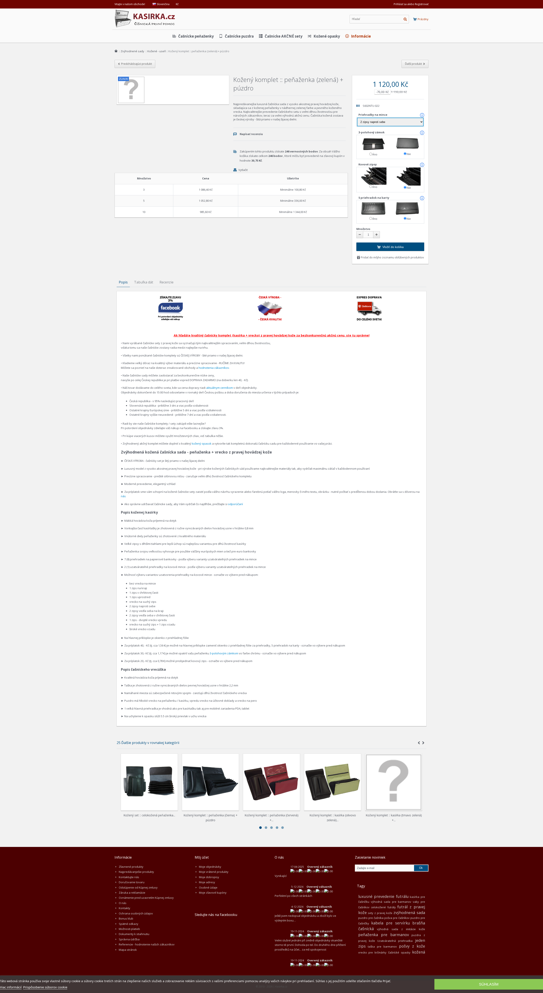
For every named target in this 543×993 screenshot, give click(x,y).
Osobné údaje (208, 887)
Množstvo (363, 229)
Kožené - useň (156, 51)
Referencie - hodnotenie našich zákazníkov (147, 944)
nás (123, 496)
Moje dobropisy (209, 877)
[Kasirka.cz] (145, 12)
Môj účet (202, 857)
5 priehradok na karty (374, 198)
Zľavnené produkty (131, 867)
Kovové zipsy (367, 164)
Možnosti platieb (129, 929)
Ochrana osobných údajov (136, 913)
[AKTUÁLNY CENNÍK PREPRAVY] (369, 298)
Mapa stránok (128, 950)
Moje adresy (207, 882)
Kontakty (124, 908)
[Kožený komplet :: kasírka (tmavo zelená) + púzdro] (393, 782)
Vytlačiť (243, 170)
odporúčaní (235, 504)
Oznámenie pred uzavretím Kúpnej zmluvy (146, 898)
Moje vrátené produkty (213, 872)
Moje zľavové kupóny (213, 892)
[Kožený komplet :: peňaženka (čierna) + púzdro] (210, 782)
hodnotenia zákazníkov (214, 368)
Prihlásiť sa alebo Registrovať (411, 4)
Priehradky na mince (373, 115)
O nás (122, 903)
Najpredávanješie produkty (136, 872)
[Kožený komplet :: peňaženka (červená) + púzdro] (271, 782)
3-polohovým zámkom (224, 653)
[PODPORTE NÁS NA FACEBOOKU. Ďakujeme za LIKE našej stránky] (170, 298)
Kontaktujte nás (129, 877)
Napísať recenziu (251, 134)
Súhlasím (488, 984)
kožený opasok (201, 443)
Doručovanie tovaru (131, 882)
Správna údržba (129, 939)
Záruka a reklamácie (132, 892)
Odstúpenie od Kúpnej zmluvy (138, 887)
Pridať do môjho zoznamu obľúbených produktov (392, 257)
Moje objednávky (210, 867)
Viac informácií (11, 987)
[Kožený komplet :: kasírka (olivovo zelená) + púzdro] (332, 782)
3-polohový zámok (371, 132)
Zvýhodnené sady (133, 51)
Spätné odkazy (128, 924)
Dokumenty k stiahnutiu (134, 934)
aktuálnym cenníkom (219, 388)
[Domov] (116, 50)
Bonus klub (126, 918)
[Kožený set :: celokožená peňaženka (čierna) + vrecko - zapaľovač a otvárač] (149, 782)
